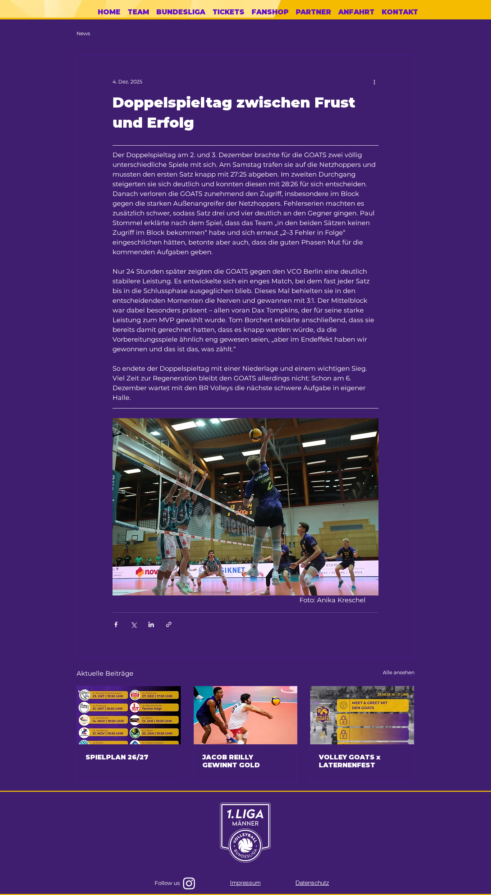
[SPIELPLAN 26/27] (129, 715)
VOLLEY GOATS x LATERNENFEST (349, 761)
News (83, 33)
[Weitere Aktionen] (374, 81)
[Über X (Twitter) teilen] (133, 624)
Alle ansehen (398, 672)
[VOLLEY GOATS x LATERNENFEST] (362, 715)
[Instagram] (189, 883)
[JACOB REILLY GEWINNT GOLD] (246, 715)
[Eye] (245, 833)
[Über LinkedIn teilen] (151, 624)
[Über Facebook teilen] (116, 624)
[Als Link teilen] (168, 624)
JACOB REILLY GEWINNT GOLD (231, 761)
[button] (181, 12)
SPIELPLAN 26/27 (117, 757)
